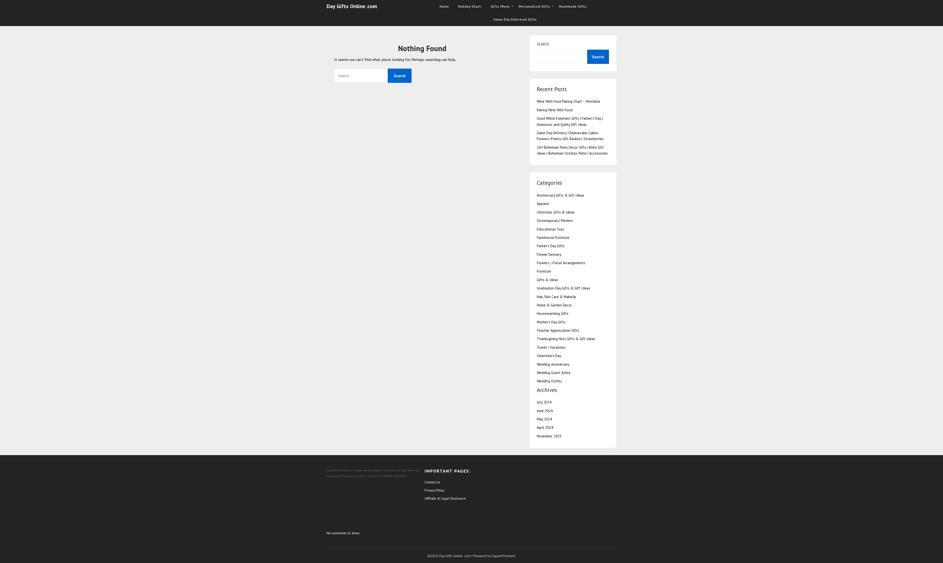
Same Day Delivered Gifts (515, 19)
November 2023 (549, 436)
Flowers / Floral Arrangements (561, 262)
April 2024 (545, 427)
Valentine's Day (549, 355)
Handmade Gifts (573, 6)
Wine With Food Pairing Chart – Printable (568, 101)
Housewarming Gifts (553, 313)
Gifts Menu (500, 6)
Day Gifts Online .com (352, 6)
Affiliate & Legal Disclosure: (445, 498)
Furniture (544, 271)
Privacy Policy (434, 490)
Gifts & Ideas (547, 279)
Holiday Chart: (470, 6)
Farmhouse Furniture (553, 237)
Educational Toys (550, 229)
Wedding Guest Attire (553, 372)
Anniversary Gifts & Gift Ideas (560, 195)
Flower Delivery (549, 254)
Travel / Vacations (551, 347)
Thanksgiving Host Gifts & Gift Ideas (566, 338)
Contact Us (432, 482)
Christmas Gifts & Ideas (556, 212)
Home (444, 6)
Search (543, 44)
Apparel (543, 203)
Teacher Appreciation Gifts (558, 330)
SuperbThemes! (504, 556)
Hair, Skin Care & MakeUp (556, 296)
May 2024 (544, 419)
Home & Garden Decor (554, 305)
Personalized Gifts (534, 6)
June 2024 (545, 410)
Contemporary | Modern (555, 220)
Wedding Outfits (549, 381)
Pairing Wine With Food (554, 110)
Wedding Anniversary (553, 364)
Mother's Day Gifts (551, 322)
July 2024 (544, 402)
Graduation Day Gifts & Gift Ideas (563, 288)
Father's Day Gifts (551, 246)
